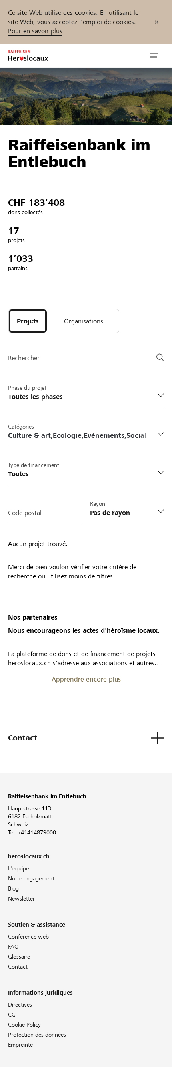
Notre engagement (31, 878)
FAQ (13, 946)
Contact (18, 966)
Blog (13, 888)
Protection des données (37, 1034)
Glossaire (19, 956)
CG (12, 1014)
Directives (20, 1004)
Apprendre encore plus (86, 679)
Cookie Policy (24, 1024)
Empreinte (20, 1044)
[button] (154, 56)
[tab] (27, 321)
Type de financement (33, 465)
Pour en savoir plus (35, 31)
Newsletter (21, 898)
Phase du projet (27, 388)
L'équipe (18, 868)
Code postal (25, 513)
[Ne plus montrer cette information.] (156, 22)
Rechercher (24, 358)
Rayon (97, 504)
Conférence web (28, 936)
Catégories (21, 426)
